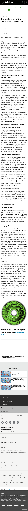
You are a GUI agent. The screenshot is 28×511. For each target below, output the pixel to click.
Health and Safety (15, 475)
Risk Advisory (10, 442)
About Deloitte (4, 411)
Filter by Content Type (17, 7)
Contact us (5, 397)
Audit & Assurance (4, 440)
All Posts (5, 10)
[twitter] (9, 28)
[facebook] (15, 28)
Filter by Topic (6, 7)
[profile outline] (26, 2)
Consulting (11, 440)
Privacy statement (15, 477)
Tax (15, 442)
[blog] (18, 422)
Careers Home (4, 462)
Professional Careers (19, 462)
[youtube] (14, 422)
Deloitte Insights (20, 415)
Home (2, 415)
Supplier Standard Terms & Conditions (16, 482)
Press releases (7, 415)
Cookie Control (5, 493)
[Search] (22, 2)
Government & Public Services (11, 452)
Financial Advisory (18, 440)
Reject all (7, 505)
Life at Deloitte (10, 462)
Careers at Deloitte (7, 401)
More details (24, 509)
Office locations (16, 408)
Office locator (13, 417)
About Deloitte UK (12, 473)
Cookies (9, 475)
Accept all (19, 505)
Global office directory (7, 408)
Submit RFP (5, 404)
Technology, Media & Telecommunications (12, 454)
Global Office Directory (5, 417)
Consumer (3, 450)
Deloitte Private (4, 442)
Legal (24, 440)
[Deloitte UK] (9, 2)
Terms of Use (5, 484)
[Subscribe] (9, 10)
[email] (5, 28)
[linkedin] (12, 28)
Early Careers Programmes (15, 465)
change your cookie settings (6, 500)
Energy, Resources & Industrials (12, 450)
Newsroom (14, 415)
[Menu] (2, 2)
